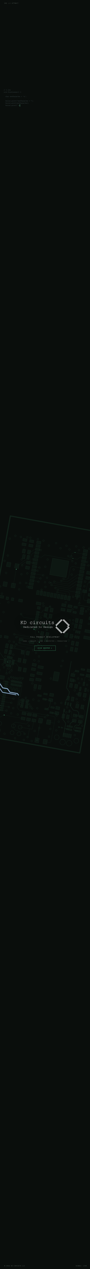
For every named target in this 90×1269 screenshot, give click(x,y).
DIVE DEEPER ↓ (45, 648)
